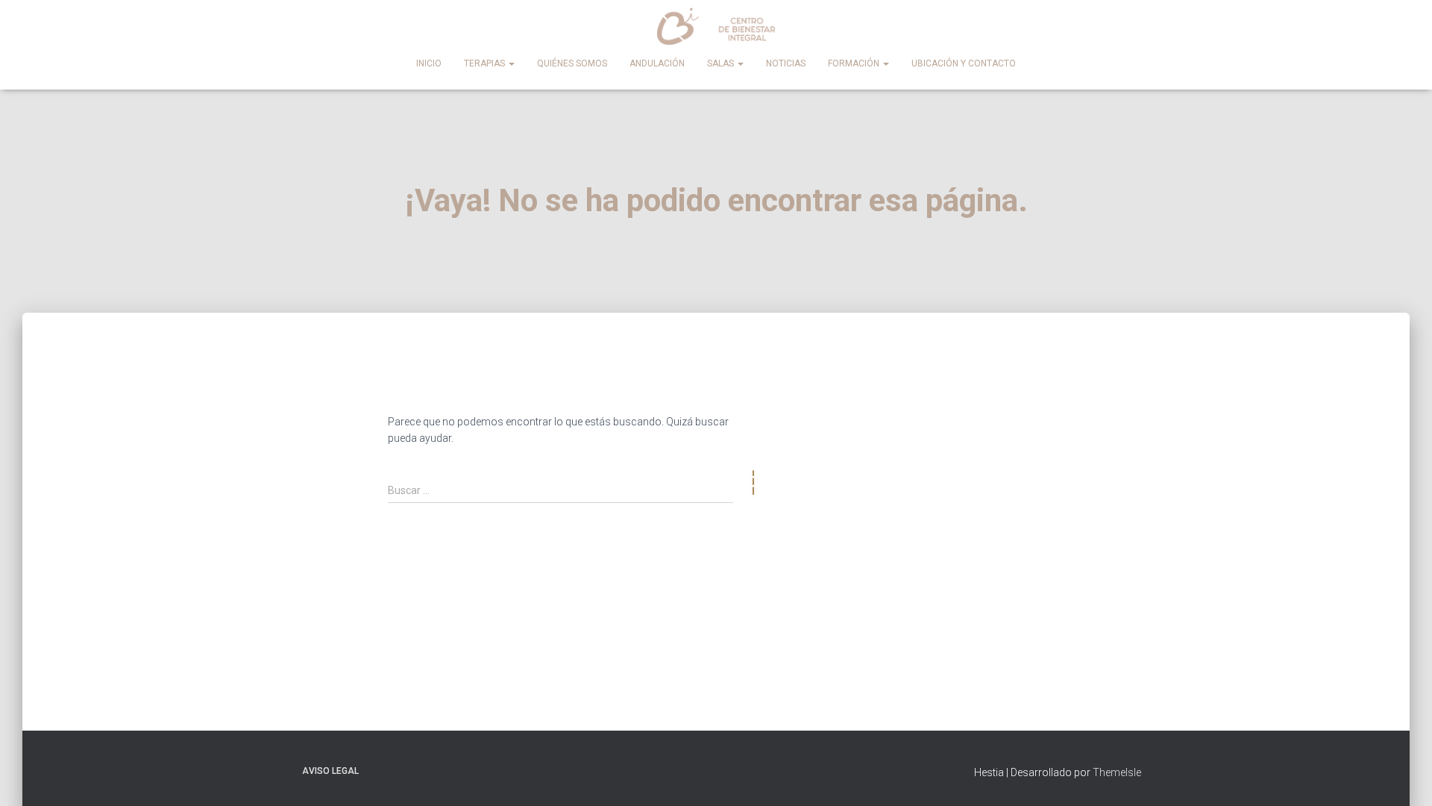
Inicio (429, 63)
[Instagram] (1020, 391)
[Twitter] (1109, 391)
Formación (855, 63)
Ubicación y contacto (963, 63)
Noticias (786, 63)
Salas (721, 63)
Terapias (485, 63)
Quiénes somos (572, 63)
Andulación (657, 63)
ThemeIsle (1117, 772)
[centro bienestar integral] (716, 26)
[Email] (1065, 391)
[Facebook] (975, 391)
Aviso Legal (330, 771)
